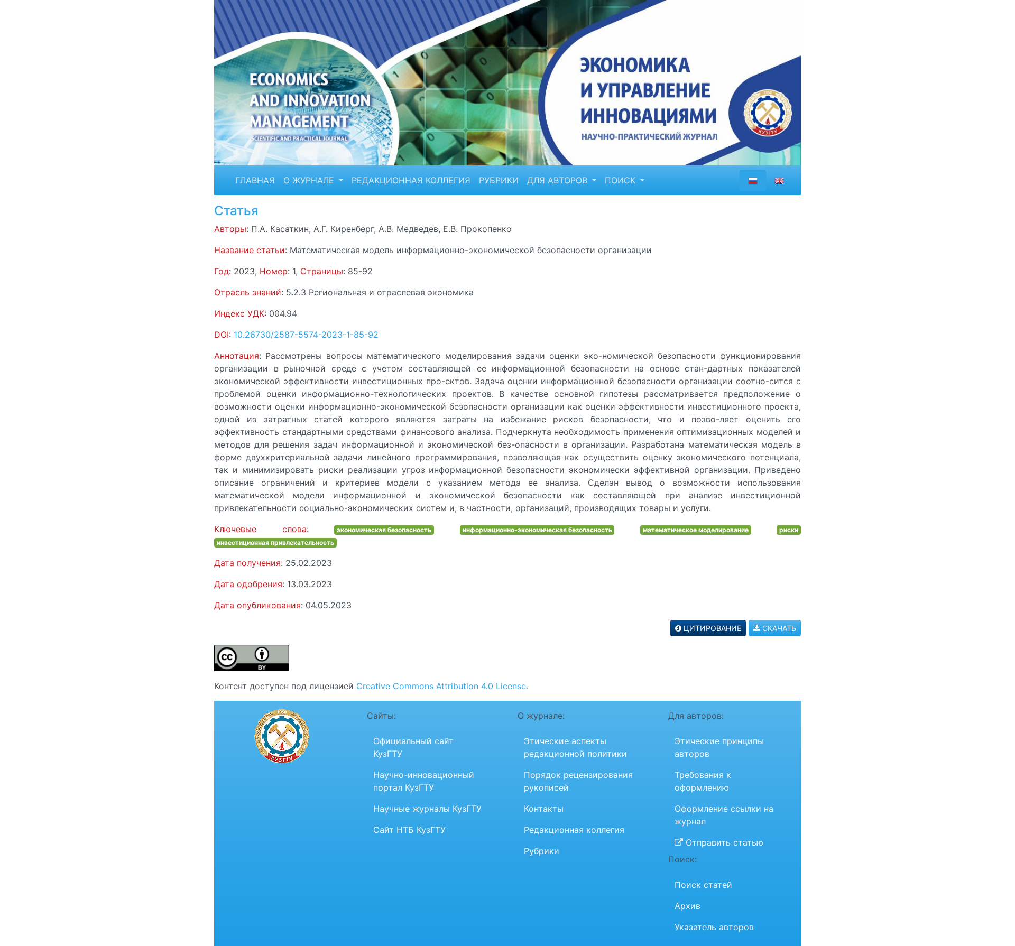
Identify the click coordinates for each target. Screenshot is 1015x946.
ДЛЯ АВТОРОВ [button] (558, 180)
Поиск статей (703, 884)
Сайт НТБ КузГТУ (409, 829)
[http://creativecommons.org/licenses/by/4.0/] (251, 657)
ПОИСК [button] (621, 180)
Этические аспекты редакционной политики (575, 747)
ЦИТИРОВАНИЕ (711, 628)
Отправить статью (723, 842)
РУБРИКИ (499, 180)
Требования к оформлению (703, 781)
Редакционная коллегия (574, 829)
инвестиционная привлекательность (275, 542)
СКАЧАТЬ (778, 628)
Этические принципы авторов (719, 747)
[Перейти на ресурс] (507, 82)
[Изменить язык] (779, 180)
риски (788, 530)
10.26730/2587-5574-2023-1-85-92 (306, 334)
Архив (687, 906)
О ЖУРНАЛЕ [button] (310, 180)
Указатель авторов (714, 927)
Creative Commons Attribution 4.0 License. (442, 686)
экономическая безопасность (384, 530)
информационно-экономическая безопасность (537, 530)
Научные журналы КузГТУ (427, 808)
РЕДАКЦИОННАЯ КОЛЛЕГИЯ (411, 180)
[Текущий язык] (753, 180)
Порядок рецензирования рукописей (578, 781)
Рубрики (541, 851)
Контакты (544, 808)
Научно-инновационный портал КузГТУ (423, 781)
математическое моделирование (696, 530)
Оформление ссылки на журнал (724, 815)
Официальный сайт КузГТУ (413, 747)
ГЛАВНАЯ (255, 180)
